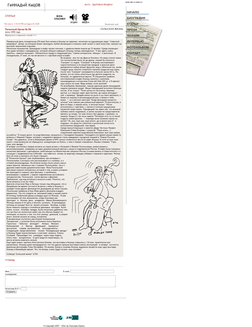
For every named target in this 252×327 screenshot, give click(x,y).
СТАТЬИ (132, 24)
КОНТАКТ (133, 53)
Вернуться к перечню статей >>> (20, 35)
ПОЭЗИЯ (133, 35)
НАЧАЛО (133, 12)
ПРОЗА (132, 29)
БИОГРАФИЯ (136, 18)
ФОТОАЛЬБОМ (138, 47)
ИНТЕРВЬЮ (135, 41)
